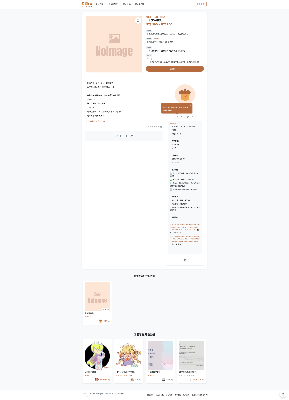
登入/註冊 (201, 4)
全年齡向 (101, 121)
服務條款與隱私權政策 (199, 395)
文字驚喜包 (89, 313)
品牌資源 (186, 395)
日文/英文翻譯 (90, 372)
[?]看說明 (156, 38)
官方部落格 (160, 395)
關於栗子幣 (137, 4)
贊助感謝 (150, 395)
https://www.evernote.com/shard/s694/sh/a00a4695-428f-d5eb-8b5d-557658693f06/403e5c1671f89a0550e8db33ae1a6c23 (185, 239)
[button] (283, 394)
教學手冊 (178, 395)
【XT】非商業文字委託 (125, 372)
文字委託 (92, 121)
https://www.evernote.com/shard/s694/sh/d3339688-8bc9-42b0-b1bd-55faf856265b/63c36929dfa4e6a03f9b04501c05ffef (185, 227)
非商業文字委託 (154, 372)
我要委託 (174, 69)
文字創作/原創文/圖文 (187, 372)
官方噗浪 (169, 395)
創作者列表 (111, 4)
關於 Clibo (125, 4)
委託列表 (98, 4)
